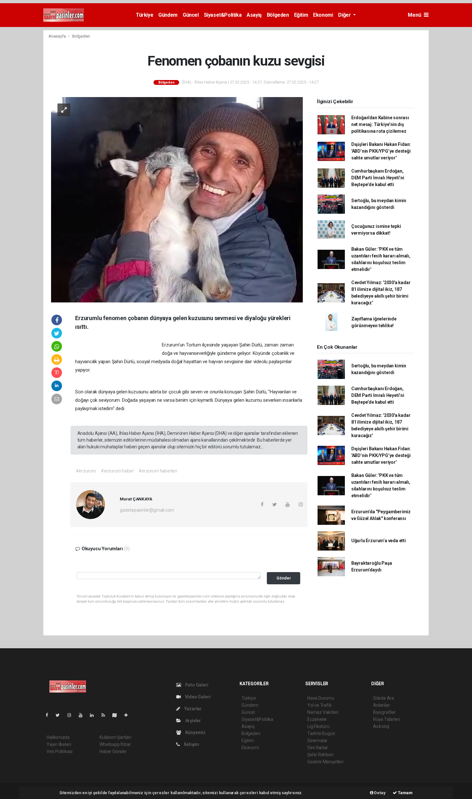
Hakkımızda (58, 737)
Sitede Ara (383, 698)
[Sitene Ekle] (128, 715)
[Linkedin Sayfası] (94, 715)
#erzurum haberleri (157, 470)
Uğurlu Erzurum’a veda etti (378, 540)
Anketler (381, 705)
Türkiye (144, 15)
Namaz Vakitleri (322, 712)
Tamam (405, 792)
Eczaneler (317, 719)
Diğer (345, 15)
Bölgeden (278, 15)
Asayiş (254, 15)
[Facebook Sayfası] (49, 715)
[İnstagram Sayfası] (71, 715)
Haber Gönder (113, 751)
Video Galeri (197, 696)
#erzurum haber (117, 470)
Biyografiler (384, 712)
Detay (379, 792)
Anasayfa (57, 36)
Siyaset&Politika (223, 15)
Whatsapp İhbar (115, 744)
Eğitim (301, 15)
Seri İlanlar (317, 747)
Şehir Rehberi (320, 754)
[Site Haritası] (117, 715)
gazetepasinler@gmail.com (147, 510)
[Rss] (105, 715)
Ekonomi (323, 15)
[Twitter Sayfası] (60, 715)
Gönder (283, 578)
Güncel (191, 15)
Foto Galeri (196, 684)
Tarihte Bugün (321, 733)
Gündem (168, 15)
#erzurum (86, 470)
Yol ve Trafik (319, 705)
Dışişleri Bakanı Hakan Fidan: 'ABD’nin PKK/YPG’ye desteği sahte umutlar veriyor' (381, 151)
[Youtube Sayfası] (83, 715)
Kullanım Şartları (115, 737)
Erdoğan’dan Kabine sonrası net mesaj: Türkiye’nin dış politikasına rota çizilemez (380, 124)
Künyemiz (194, 732)
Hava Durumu (320, 698)
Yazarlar (192, 708)
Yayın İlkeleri (59, 744)
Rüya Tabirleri (386, 719)
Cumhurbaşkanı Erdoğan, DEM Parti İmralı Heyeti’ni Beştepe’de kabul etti (377, 177)
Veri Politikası (60, 751)
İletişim (191, 744)
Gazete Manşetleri (325, 761)
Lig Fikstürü (318, 726)
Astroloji (381, 726)
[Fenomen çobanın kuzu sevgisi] (177, 199)
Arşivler (192, 720)
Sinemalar (317, 740)
